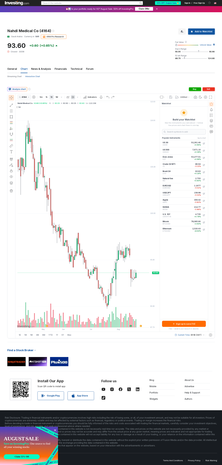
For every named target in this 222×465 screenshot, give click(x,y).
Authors (188, 399)
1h (46, 97)
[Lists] (211, 115)
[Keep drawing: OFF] (11, 165)
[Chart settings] (205, 97)
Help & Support (192, 392)
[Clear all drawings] (11, 191)
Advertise (189, 386)
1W (25, 335)
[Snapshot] (195, 97)
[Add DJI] (204, 158)
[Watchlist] (211, 104)
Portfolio (154, 392)
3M (37, 335)
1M (57, 97)
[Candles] (73, 97)
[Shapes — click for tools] (11, 117)
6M (43, 335)
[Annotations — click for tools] (11, 151)
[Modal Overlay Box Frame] (29, 446)
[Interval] (61, 97)
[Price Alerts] (101, 97)
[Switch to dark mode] (200, 97)
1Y (57, 335)
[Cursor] (11, 97)
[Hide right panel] (159, 216)
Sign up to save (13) (185, 324)
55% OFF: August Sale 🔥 (168, 3)
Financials (61, 68)
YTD (51, 335)
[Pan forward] (92, 324)
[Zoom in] (83, 324)
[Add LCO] (204, 172)
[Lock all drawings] (11, 171)
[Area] (68, 97)
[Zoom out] (79, 324)
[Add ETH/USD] (204, 230)
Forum (90, 68)
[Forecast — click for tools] (11, 140)
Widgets (154, 399)
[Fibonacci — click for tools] (11, 122)
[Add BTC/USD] (204, 222)
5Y (62, 335)
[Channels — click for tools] (11, 111)
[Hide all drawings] (11, 176)
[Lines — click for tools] (11, 105)
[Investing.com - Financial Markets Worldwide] (17, 3)
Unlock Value (205, 45)
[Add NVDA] (204, 208)
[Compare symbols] (34, 97)
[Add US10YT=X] (204, 215)
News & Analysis (41, 68)
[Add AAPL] (204, 201)
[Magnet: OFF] (11, 159)
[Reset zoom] (96, 324)
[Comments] (211, 126)
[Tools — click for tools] (11, 146)
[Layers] (11, 183)
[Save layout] (170, 97)
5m (41, 97)
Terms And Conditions (173, 460)
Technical (76, 68)
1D (52, 97)
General (12, 68)
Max (69, 335)
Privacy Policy (194, 460)
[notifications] (209, 2)
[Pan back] (88, 324)
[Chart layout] (162, 97)
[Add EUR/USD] (204, 187)
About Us (189, 380)
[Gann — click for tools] (11, 128)
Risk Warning (211, 460)
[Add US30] (204, 143)
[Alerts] (211, 109)
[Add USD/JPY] (204, 194)
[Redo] (113, 97)
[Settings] (210, 335)
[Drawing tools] (16, 216)
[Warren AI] (211, 131)
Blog (152, 380)
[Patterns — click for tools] (11, 134)
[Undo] (108, 97)
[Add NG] (204, 179)
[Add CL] (204, 165)
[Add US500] (204, 151)
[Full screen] (210, 97)
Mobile (153, 386)
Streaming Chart (14, 76)
